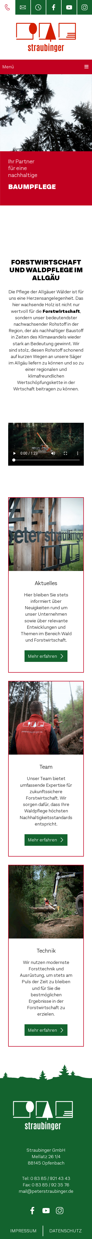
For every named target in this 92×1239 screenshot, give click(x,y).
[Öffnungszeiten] (38, 7)
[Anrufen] (7, 7)
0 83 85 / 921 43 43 (50, 1178)
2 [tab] (49, 221)
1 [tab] (42, 221)
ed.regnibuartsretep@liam (46, 1191)
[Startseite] (46, 37)
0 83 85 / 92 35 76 (50, 1185)
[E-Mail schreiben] (22, 7)
